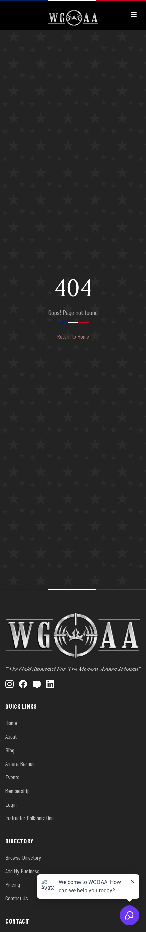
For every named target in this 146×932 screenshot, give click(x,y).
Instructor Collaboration (29, 818)
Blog (9, 750)
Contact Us (16, 898)
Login (11, 804)
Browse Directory (23, 857)
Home (11, 722)
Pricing (12, 884)
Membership (17, 790)
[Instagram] (9, 684)
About (11, 736)
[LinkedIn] (50, 684)
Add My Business (22, 871)
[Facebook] (23, 684)
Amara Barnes (20, 763)
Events (12, 777)
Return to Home (73, 336)
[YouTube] (37, 684)
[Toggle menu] (134, 15)
